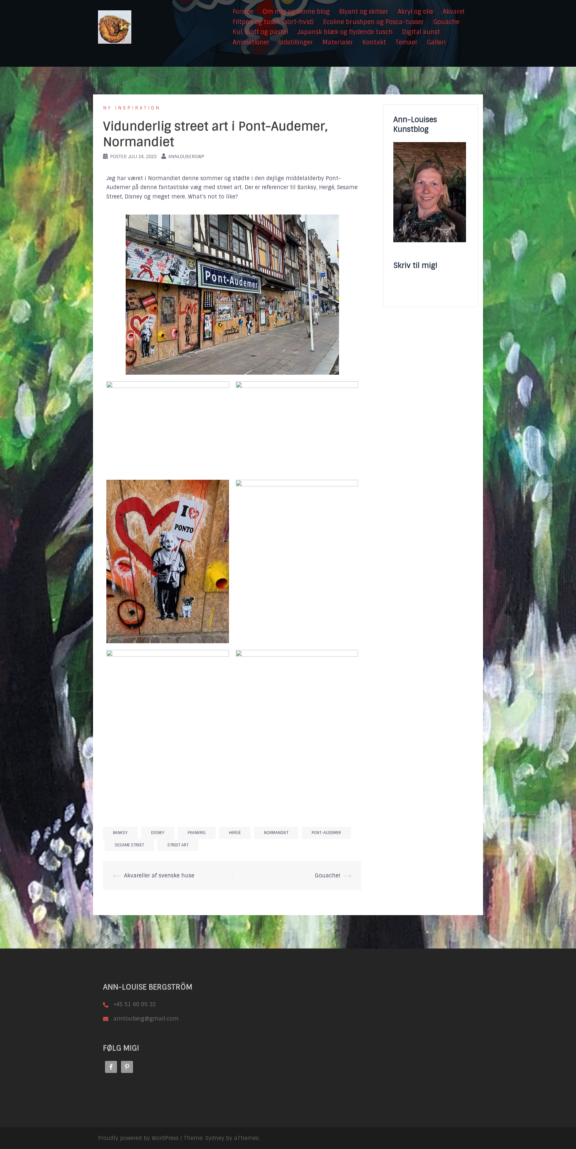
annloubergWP (186, 156)
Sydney (214, 1138)
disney (157, 832)
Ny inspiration (132, 108)
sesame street (129, 845)
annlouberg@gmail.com (146, 1018)
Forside (243, 12)
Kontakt (374, 42)
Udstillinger (296, 42)
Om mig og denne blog (296, 12)
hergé (235, 832)
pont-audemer (326, 832)
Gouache (446, 22)
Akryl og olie (415, 12)
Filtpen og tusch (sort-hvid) (273, 22)
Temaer (406, 42)
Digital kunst (421, 32)
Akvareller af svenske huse (159, 875)
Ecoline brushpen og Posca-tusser (373, 22)
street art (177, 845)
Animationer (251, 42)
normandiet (276, 832)
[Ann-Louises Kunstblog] (114, 26)
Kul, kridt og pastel (260, 32)
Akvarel (453, 12)
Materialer (337, 42)
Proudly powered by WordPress (138, 1138)
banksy (120, 832)
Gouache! (327, 875)
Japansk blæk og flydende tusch (345, 32)
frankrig (197, 832)
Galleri (436, 42)
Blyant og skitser (363, 12)
